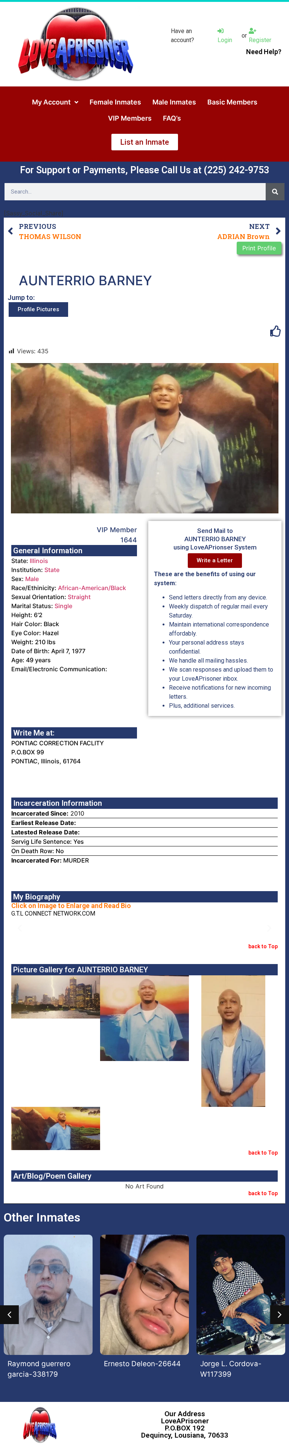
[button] (19, 928)
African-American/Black (92, 588)
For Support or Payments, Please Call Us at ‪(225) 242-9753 (144, 170)
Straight (79, 597)
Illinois (39, 561)
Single (63, 606)
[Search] (275, 191)
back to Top (263, 946)
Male (32, 579)
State (51, 570)
